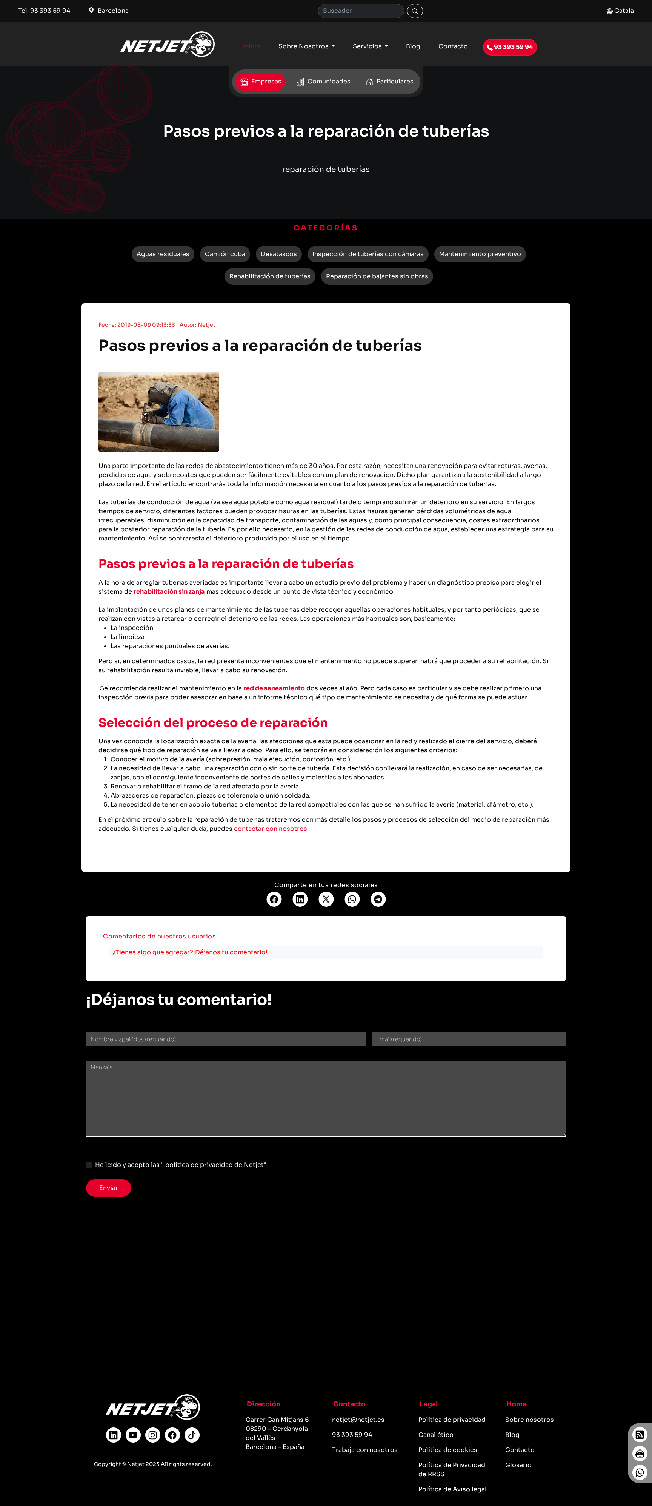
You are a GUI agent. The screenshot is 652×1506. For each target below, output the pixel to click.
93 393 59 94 (513, 47)
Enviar (108, 1188)
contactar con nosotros (270, 829)
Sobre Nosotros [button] (304, 46)
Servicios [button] (368, 46)
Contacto (453, 46)
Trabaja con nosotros (365, 1450)
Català (623, 11)
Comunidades (328, 81)
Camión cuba (225, 254)
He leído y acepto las (180, 1165)
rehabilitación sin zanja (169, 592)
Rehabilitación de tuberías (270, 276)
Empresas (265, 81)
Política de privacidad (452, 1420)
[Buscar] (415, 11)
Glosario (518, 1465)
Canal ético (436, 1435)
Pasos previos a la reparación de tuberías (260, 345)
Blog (413, 46)
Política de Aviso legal (452, 1489)
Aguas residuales (163, 254)
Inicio (251, 46)
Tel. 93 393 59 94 (44, 11)
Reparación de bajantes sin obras (377, 276)
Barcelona (112, 11)
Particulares (394, 81)
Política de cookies (447, 1450)
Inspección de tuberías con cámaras (368, 254)
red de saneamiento (274, 688)
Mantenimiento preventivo (480, 254)
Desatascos (279, 254)
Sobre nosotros (529, 1420)
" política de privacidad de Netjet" (213, 1165)
